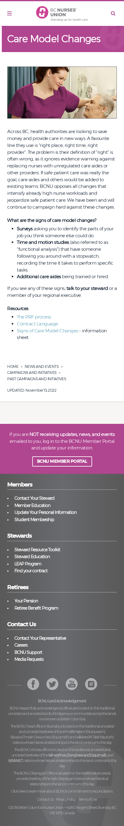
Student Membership (34, 519)
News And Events (42, 366)
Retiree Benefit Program (36, 608)
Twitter (52, 684)
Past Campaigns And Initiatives (36, 379)
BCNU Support (28, 652)
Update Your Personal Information (45, 512)
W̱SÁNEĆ (15, 760)
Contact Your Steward (34, 498)
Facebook (33, 684)
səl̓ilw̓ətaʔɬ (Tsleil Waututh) (95, 737)
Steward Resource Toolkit (37, 549)
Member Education (32, 505)
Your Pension (26, 601)
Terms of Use (88, 799)
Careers (20, 645)
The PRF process (34, 317)
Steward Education (32, 556)
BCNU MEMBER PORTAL (62, 461)
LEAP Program (27, 564)
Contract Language (37, 324)
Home (12, 366)
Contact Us (45, 799)
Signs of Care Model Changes (47, 331)
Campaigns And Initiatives (32, 372)
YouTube (91, 684)
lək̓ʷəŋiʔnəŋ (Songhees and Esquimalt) (77, 755)
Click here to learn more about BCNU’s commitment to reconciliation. (62, 791)
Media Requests (28, 659)
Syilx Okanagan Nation (68, 778)
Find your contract (31, 570)
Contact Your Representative (40, 638)
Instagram (72, 684)
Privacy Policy (66, 799)
